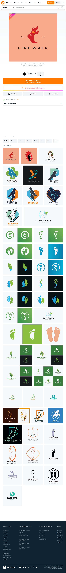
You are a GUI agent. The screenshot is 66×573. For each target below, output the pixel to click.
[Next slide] (59, 141)
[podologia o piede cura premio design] (12, 175)
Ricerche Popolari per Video (24, 547)
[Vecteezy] (2, 2)
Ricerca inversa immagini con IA (7, 549)
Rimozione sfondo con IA (7, 554)
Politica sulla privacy (57, 567)
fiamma (13, 141)
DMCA (21, 533)
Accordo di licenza (24, 530)
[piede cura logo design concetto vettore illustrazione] (12, 496)
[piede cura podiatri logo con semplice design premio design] (53, 434)
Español (58, 533)
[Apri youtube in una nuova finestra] (36, 567)
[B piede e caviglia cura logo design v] (53, 397)
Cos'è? (17, 99)
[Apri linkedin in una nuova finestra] (25, 567)
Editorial (31, 3)
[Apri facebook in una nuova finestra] (20, 567)
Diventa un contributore (42, 538)
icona (49, 141)
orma (21, 141)
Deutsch (58, 538)
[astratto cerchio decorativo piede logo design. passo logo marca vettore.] (16, 415)
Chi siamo (42, 535)
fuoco (29, 141)
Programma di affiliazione (23, 536)
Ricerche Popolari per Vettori (24, 540)
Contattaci (42, 533)
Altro (57, 542)
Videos (23, 3)
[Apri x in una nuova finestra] (34, 567)
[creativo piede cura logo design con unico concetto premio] (43, 216)
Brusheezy (6, 530)
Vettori (8, 3)
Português (59, 535)
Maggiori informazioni (10, 103)
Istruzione (6, 540)
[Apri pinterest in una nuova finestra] (28, 567)
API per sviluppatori (6, 543)
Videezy (5, 535)
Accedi (57, 2)
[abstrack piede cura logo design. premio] (17, 235)
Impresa (5, 538)
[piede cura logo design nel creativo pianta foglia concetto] (50, 156)
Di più (40, 3)
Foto (15, 3)
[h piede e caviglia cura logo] (12, 397)
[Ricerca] (58, 8)
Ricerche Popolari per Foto (24, 543)
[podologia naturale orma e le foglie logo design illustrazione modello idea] (17, 355)
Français (58, 540)
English (58, 530)
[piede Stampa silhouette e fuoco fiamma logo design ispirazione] (11, 156)
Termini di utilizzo (45, 567)
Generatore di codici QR (7, 558)
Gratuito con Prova (33, 81)
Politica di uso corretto (54, 568)
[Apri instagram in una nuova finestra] (23, 567)
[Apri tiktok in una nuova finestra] (31, 567)
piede (5, 141)
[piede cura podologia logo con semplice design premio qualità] (33, 434)
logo (42, 141)
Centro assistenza (44, 530)
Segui (40, 75)
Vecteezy (5, 533)
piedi (35, 141)
